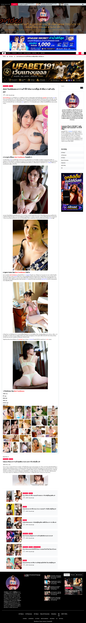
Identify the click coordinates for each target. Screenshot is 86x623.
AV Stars (20, 53)
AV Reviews (14, 53)
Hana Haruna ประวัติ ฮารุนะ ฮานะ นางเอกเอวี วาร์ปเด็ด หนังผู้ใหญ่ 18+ (39, 509)
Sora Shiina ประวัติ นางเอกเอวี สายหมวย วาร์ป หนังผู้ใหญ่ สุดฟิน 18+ (39, 495)
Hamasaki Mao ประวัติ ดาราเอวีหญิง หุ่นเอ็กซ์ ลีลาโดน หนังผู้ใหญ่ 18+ (39, 562)
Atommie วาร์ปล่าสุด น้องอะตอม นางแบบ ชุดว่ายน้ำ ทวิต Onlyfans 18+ (55, 598)
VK (38, 53)
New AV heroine (27, 53)
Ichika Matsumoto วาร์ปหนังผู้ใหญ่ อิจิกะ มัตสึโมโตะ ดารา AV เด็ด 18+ (39, 522)
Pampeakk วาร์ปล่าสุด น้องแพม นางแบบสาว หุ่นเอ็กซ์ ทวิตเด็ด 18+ (56, 576)
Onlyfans (34, 53)
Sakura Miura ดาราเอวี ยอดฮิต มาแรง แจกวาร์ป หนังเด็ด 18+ (21, 462)
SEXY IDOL (43, 53)
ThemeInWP (49, 621)
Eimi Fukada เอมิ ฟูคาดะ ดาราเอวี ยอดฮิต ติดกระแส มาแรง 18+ (38, 535)
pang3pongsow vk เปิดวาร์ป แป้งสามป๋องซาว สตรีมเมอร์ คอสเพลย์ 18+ (56, 582)
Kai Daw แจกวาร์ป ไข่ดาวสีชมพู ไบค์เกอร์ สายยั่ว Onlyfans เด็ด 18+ (55, 587)
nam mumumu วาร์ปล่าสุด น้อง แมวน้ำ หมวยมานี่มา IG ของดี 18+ (56, 593)
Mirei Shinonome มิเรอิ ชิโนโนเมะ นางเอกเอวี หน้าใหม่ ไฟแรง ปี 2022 (39, 549)
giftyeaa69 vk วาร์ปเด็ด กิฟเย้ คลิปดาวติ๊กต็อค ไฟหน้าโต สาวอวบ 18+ (59, 4)
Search (62, 86)
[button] (77, 53)
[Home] (4, 53)
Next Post (5, 456)
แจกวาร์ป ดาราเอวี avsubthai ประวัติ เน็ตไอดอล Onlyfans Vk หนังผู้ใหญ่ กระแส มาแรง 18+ (43, 25)
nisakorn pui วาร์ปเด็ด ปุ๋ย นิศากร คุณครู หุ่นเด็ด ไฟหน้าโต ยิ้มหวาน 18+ (36, 4)
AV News (8, 53)
